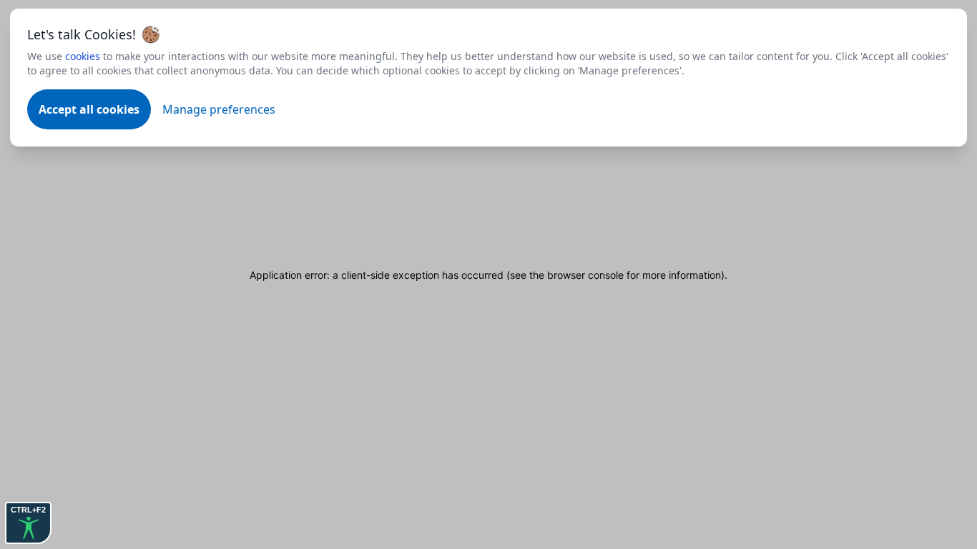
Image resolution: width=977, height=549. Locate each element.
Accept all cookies (89, 109)
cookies (82, 56)
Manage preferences (218, 109)
